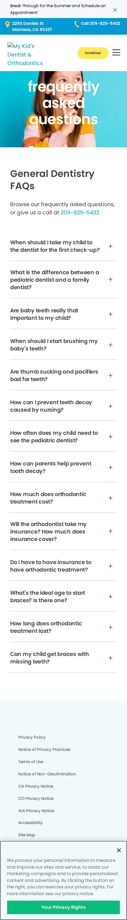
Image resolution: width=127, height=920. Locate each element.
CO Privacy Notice (36, 798)
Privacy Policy (32, 737)
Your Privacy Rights (63, 907)
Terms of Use (30, 762)
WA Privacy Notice (36, 811)
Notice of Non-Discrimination (47, 774)
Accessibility (30, 822)
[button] (116, 53)
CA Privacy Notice (35, 786)
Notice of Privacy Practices (44, 749)
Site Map (26, 835)
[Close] (118, 850)
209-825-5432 (80, 212)
